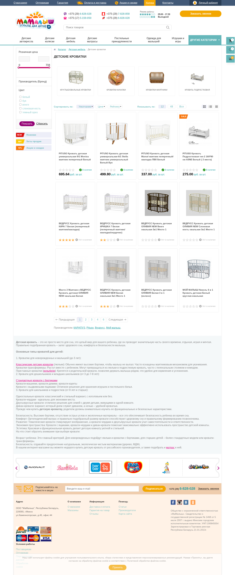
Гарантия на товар (100, 510)
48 (171, 106)
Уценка (150, 2)
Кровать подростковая (197, 90)
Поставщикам (23, 549)
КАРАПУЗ (79, 327)
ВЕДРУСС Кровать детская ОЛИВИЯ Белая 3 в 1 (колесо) (156, 293)
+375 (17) (79, 18)
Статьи (122, 506)
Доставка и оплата (100, 506)
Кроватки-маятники (156, 90)
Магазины (73, 510)
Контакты (167, 2)
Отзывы (94, 513)
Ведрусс (100, 327)
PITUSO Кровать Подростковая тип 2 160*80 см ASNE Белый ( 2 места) (198, 156)
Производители (127, 510)
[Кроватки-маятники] (157, 78)
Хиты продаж (33, 141)
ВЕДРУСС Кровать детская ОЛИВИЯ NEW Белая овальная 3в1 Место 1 (115, 293)
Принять (118, 567)
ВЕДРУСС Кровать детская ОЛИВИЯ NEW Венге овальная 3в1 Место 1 (156, 226)
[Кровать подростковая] (197, 78)
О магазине (20, 2)
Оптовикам (42, 2)
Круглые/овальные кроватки (75, 90)
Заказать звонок (200, 13)
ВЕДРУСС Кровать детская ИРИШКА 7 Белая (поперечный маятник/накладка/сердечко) (115, 228)
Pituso (90, 327)
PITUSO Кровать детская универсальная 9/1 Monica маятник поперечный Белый (75, 156)
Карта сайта (125, 513)
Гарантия (62, 2)
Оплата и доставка (95, 2)
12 (162, 106)
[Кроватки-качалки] (116, 78)
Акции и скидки (128, 2)
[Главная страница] (55, 49)
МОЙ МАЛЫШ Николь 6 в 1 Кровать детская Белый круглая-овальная (198, 293)
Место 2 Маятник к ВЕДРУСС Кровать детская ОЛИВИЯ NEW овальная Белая (75, 293)
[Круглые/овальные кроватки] (76, 78)
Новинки (31, 134)
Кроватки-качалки (116, 90)
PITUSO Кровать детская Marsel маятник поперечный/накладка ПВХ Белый (157, 156)
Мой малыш (113, 327)
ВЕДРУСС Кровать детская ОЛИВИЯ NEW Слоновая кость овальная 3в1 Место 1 (199, 226)
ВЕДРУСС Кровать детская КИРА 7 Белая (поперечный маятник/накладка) (74, 226)
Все (181, 106)
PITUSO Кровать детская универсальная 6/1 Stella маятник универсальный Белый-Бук (114, 158)
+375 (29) (79, 13)
